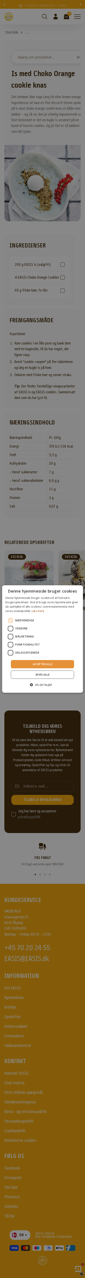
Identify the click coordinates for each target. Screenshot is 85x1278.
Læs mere (38, 611)
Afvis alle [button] (42, 674)
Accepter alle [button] (42, 664)
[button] (42, 684)
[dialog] (42, 639)
